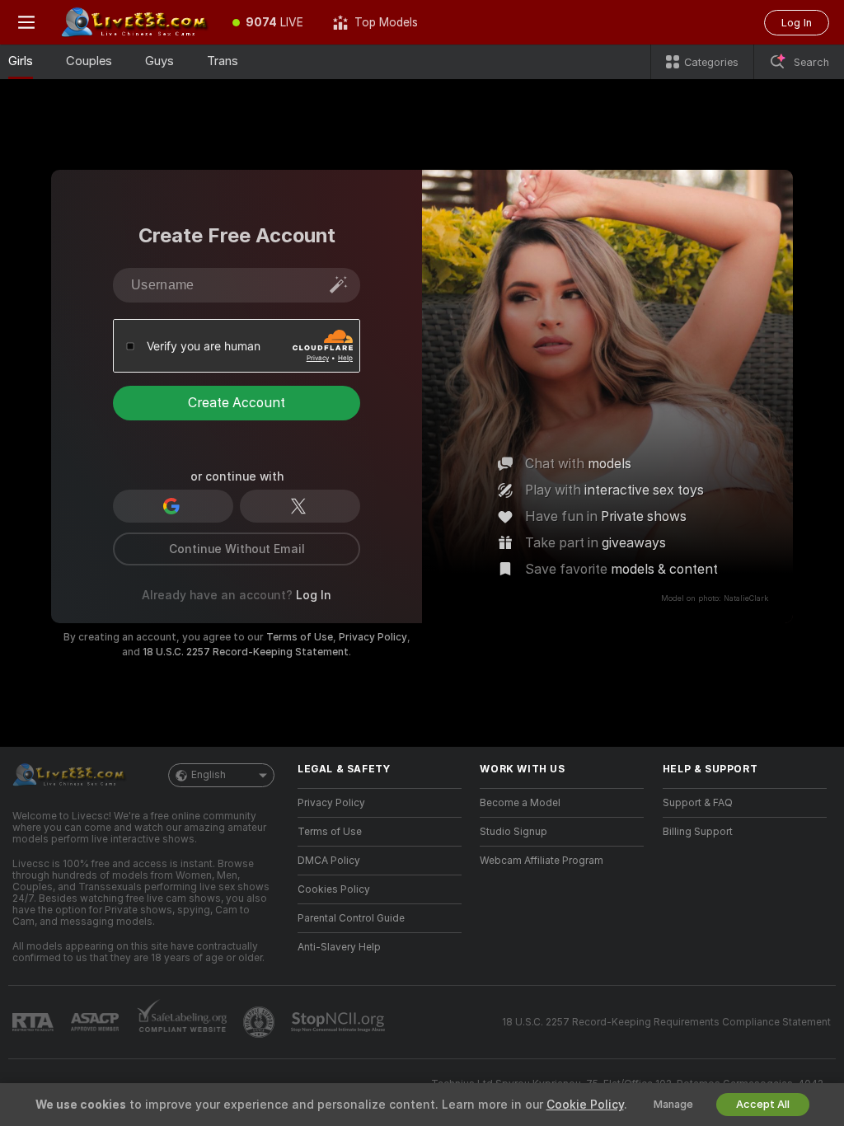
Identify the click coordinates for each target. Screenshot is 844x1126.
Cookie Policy (585, 1104)
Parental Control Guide (351, 918)
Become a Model (520, 803)
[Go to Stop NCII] (339, 1022)
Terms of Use (299, 637)
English (208, 775)
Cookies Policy (334, 889)
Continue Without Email (237, 549)
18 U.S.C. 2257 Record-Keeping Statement (246, 652)
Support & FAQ (698, 803)
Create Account (236, 403)
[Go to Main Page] (135, 22)
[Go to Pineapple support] (260, 1022)
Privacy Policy (373, 637)
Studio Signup (513, 831)
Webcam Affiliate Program (541, 860)
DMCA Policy (329, 860)
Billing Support (698, 831)
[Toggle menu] (26, 22)
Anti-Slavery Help (339, 947)
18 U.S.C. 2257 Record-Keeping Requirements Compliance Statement (666, 1022)
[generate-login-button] (339, 284)
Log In (796, 22)
